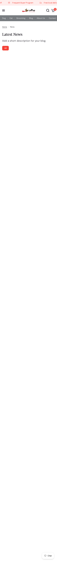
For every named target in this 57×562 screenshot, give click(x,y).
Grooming (20, 18)
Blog (31, 18)
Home (4, 27)
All (5, 48)
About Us (41, 18)
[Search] (47, 10)
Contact (52, 18)
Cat (11, 18)
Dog (4, 18)
